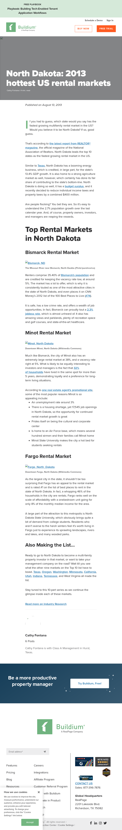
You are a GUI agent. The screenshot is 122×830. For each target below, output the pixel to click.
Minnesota (76, 572)
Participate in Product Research (47, 804)
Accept (30, 822)
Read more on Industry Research (46, 604)
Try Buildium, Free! (89, 683)
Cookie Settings (10, 823)
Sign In (110, 20)
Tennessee (50, 576)
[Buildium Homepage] (21, 27)
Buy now (83, 28)
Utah (28, 576)
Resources (12, 786)
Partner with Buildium (47, 793)
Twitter (105, 823)
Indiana (37, 576)
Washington (60, 572)
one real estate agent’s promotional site (67, 390)
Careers (39, 765)
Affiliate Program (44, 779)
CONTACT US (84, 783)
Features (11, 765)
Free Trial (106, 28)
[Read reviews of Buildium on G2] (84, 762)
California (90, 572)
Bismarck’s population (75, 275)
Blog (9, 779)
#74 (87, 296)
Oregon (46, 572)
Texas (41, 165)
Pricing (10, 772)
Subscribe (45, 751)
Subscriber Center (47, 825)
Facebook (91, 823)
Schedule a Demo (94, 20)
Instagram (100, 823)
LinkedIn (96, 823)
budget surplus (74, 186)
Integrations (41, 772)
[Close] (38, 792)
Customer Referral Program (51, 786)
